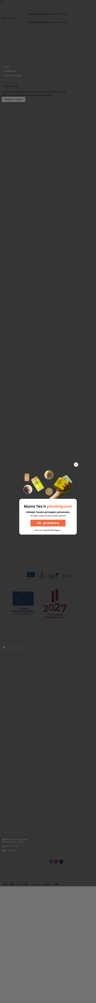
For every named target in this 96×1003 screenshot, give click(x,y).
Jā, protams (48, 523)
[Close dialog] (76, 464)
